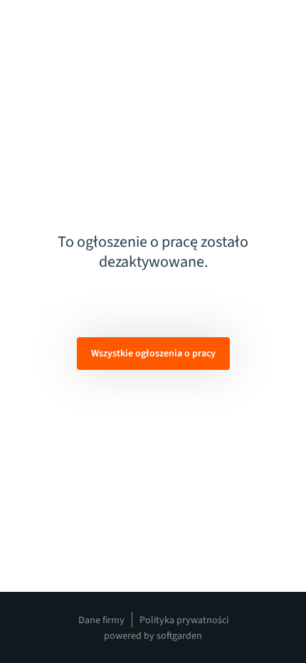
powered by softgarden (153, 636)
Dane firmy (101, 620)
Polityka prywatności (183, 620)
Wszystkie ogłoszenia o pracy (153, 353)
